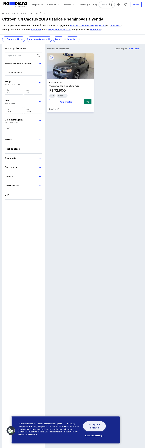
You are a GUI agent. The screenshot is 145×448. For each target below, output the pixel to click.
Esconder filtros (15, 39)
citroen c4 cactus (38, 39)
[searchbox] (107, 4)
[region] (65, 429)
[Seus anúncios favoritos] (125, 4)
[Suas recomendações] (118, 4)
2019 (57, 39)
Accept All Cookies (94, 426)
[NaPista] (15, 4)
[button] (10, 430)
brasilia (71, 39)
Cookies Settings (94, 435)
